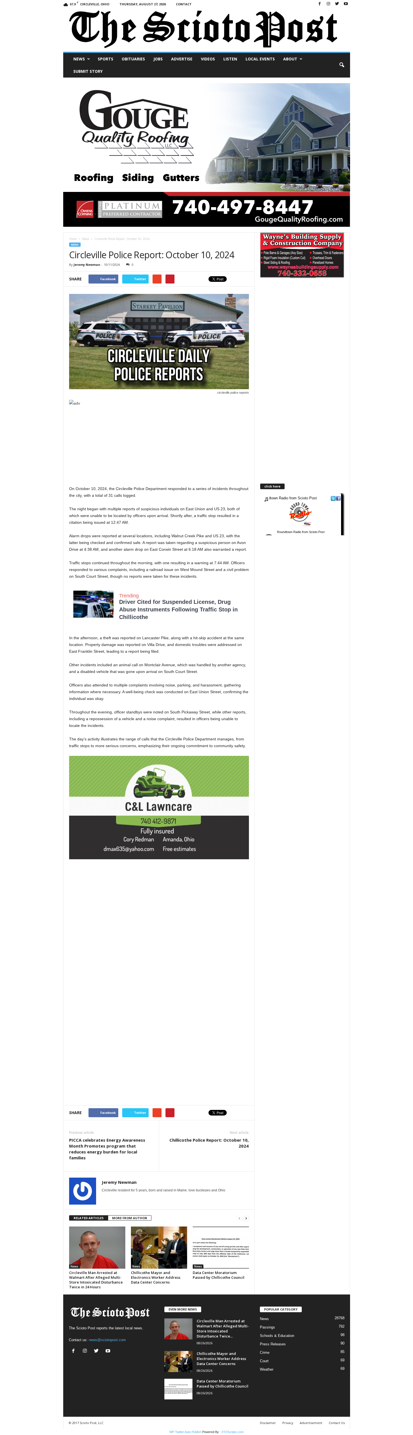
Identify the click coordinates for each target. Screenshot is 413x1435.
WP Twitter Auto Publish (185, 1432)
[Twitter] (337, 4)
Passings (267, 1327)
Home (73, 239)
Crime (264, 1352)
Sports (105, 59)
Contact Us (337, 1423)
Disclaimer (268, 1423)
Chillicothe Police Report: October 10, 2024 (209, 1143)
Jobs (158, 59)
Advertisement (311, 1423)
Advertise (181, 59)
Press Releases (273, 1344)
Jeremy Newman (87, 264)
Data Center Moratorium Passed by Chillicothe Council (218, 1275)
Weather (266, 1369)
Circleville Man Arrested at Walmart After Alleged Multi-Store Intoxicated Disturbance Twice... (223, 1328)
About (290, 59)
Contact (184, 4)
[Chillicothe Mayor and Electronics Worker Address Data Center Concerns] (159, 1248)
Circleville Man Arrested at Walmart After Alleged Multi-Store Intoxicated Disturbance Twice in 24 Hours (96, 1279)
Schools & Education (277, 1336)
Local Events (260, 59)
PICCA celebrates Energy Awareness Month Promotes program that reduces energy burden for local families (107, 1148)
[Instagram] (328, 4)
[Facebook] (319, 4)
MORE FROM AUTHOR (129, 1218)
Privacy (287, 1423)
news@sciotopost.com (107, 1340)
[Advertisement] (159, 446)
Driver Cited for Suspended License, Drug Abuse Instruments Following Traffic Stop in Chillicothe (178, 609)
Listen (230, 59)
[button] (341, 65)
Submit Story (88, 71)
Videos (208, 59)
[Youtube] (345, 4)
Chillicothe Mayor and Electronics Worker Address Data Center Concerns (155, 1277)
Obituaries (133, 59)
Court (264, 1361)
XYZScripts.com (232, 1432)
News (79, 59)
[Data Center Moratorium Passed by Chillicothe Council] (221, 1248)
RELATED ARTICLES (89, 1218)
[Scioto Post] (206, 30)
